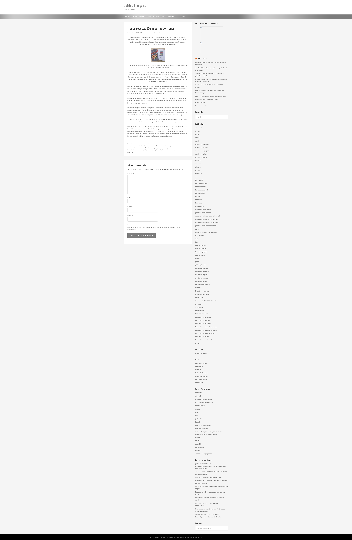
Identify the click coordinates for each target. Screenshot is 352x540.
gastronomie (199, 206)
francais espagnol (201, 190)
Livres (177, 150)
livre (173, 150)
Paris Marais (199, 447)
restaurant (198, 304)
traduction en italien (202, 336)
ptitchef (197, 450)
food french (199, 180)
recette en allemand (155, 145)
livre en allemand (201, 245)
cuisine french (200, 102)
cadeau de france (201, 353)
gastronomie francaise (203, 213)
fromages (198, 203)
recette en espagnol (180, 145)
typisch (197, 343)
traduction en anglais (202, 320)
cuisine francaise (151, 143)
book (197, 134)
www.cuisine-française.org (160, 67)
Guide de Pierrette (201, 373)
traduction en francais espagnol (206, 330)
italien (169, 150)
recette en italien (132, 148)
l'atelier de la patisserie (203, 425)
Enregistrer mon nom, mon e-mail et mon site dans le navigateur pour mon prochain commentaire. (154, 228)
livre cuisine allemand (202, 106)
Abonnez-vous (202, 58)
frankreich (198, 199)
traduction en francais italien (205, 333)
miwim (197, 437)
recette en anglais (167, 145)
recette (182, 150)
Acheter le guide (201, 363)
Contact (198, 370)
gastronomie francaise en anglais (206, 219)
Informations (199, 235)
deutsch (198, 164)
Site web (130, 216)
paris (197, 261)
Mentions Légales (201, 376)
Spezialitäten (199, 310)
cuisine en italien (201, 154)
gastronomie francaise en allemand (207, 216)
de (148, 150)
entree (197, 170)
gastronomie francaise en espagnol (207, 222)
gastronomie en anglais (203, 209)
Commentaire (132, 174)
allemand (138, 150)
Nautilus (198, 492)
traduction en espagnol (203, 323)
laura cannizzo (200, 481)
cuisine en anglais (201, 147)
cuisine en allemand (202, 144)
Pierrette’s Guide (201, 379)
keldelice (198, 422)
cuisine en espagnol (202, 151)
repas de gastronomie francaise (206, 301)
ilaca (196, 415)
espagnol (152, 150)
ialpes (197, 412)
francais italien (138, 145)
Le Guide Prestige (201, 428)
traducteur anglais (201, 314)
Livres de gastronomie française (206, 99)
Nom (129, 197)
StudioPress (185, 537)
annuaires (198, 393)
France (146, 145)
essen (197, 177)
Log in (200, 537)
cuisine (142, 143)
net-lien (197, 441)
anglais (144, 150)
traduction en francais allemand (206, 327)
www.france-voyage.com (203, 454)
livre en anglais (200, 248)
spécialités (199, 307)
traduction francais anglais (204, 340)
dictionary (198, 167)
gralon (197, 409)
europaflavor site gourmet (204, 402)
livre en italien (200, 255)
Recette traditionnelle (202, 284)
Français (158, 150)
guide (197, 229)
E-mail (130, 207)
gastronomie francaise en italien (206, 226)
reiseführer (199, 297)
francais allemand (162, 143)
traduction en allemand (203, 317)
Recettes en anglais (151, 148)
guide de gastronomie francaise (206, 232)
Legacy (163, 537)
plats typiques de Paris (213, 477)
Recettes (141, 148)
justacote (198, 419)
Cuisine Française (135, 5)
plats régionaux (200, 265)
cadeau (137, 143)
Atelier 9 (198, 396)
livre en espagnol (201, 252)
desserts (198, 160)
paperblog (198, 444)
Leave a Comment (154, 33)
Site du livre (199, 383)
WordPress (193, 537)
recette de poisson (201, 268)
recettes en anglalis (164, 148)
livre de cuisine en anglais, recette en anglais (210, 96)
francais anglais (174, 143)
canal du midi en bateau (203, 399)
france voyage (200, 406)
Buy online (199, 366)
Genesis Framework (173, 537)
